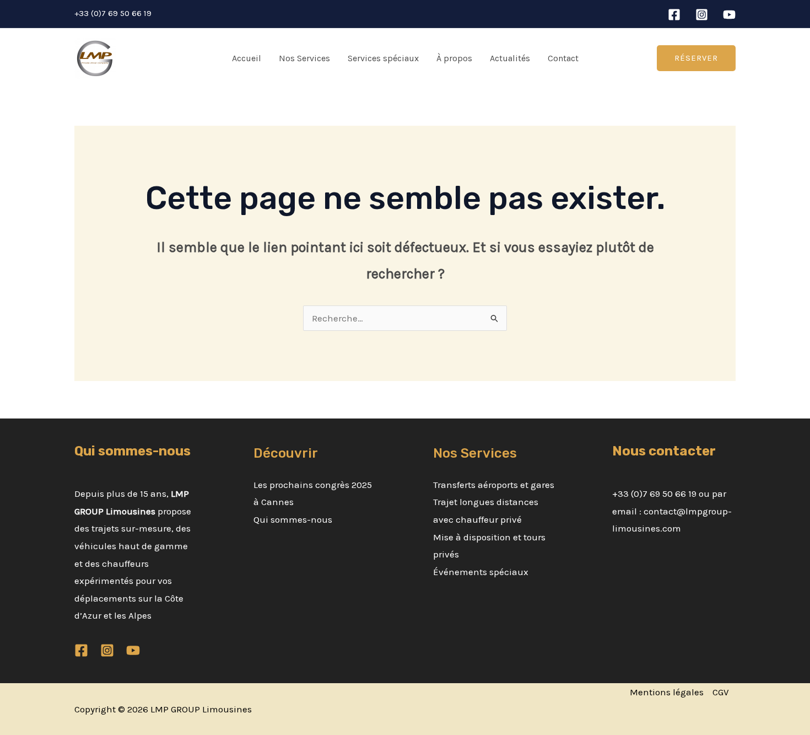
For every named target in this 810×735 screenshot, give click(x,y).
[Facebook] (674, 14)
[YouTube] (729, 14)
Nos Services (304, 58)
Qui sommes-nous (292, 519)
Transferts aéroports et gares (493, 484)
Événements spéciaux (480, 571)
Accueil (246, 58)
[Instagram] (701, 14)
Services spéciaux (383, 58)
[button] (696, 58)
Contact (563, 58)
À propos (454, 58)
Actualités (510, 58)
